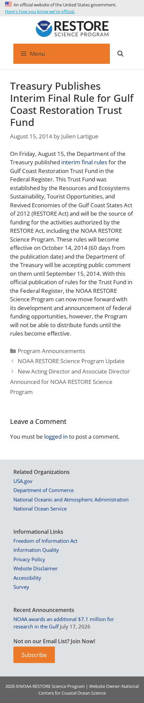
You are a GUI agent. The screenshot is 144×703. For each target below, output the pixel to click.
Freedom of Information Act (45, 540)
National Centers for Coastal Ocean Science (89, 689)
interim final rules (84, 162)
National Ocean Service (40, 508)
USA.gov (22, 481)
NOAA (25, 686)
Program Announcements (51, 351)
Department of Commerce (43, 490)
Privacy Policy (29, 559)
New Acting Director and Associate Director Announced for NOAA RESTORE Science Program (70, 381)
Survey (21, 586)
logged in (56, 436)
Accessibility (27, 577)
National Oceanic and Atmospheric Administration (71, 499)
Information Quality (36, 549)
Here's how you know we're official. (40, 11)
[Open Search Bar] (120, 54)
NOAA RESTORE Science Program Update (71, 361)
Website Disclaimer (35, 568)
